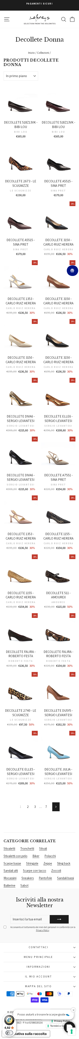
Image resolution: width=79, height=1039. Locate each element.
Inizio (31, 53)
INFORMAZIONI (38, 967)
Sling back (63, 863)
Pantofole (45, 878)
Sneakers (27, 878)
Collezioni (43, 53)
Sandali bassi (65, 878)
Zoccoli (56, 871)
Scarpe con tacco (34, 871)
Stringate (32, 863)
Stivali (43, 848)
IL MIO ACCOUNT (38, 976)
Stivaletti (9, 848)
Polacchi (50, 856)
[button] (69, 1027)
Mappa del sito (38, 986)
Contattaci (38, 947)
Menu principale (38, 957)
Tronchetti (27, 848)
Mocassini (10, 878)
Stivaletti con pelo (15, 856)
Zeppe (47, 863)
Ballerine (9, 885)
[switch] (9, 1033)
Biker (35, 856)
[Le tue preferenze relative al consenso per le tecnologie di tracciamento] (72, 1032)
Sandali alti (11, 871)
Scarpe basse (12, 863)
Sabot (24, 885)
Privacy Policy (42, 930)
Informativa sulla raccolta (26, 1034)
